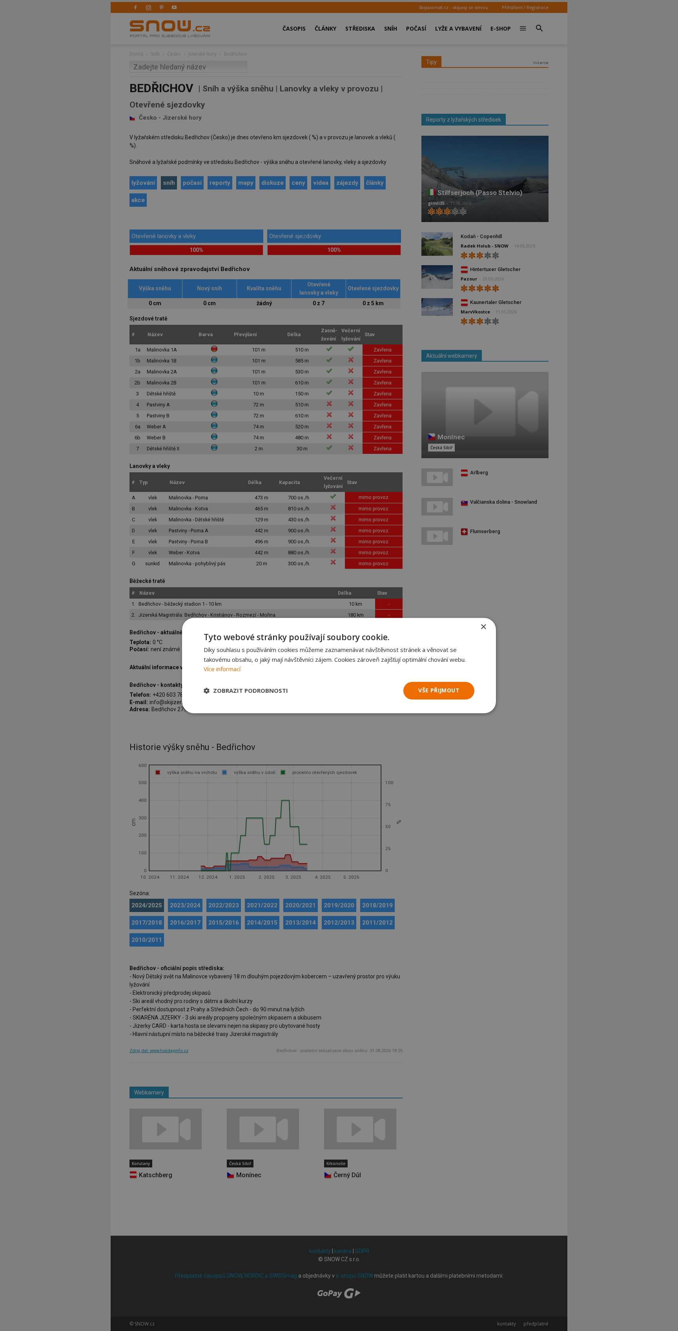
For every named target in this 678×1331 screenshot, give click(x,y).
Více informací (222, 669)
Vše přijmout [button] (438, 690)
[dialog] (339, 665)
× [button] (483, 627)
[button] (246, 690)
